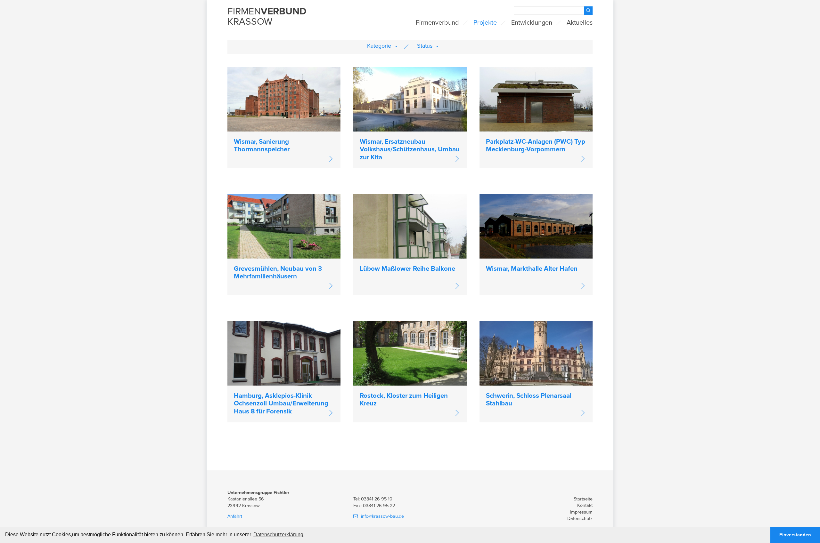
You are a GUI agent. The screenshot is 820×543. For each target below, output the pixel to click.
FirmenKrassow (267, 17)
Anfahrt (234, 516)
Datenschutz (580, 518)
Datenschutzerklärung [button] (278, 534)
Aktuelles (580, 23)
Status (424, 45)
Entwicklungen (531, 23)
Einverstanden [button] (795, 534)
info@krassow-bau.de (382, 516)
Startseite (583, 499)
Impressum (581, 512)
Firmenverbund (437, 23)
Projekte (485, 23)
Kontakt (585, 505)
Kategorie (379, 45)
